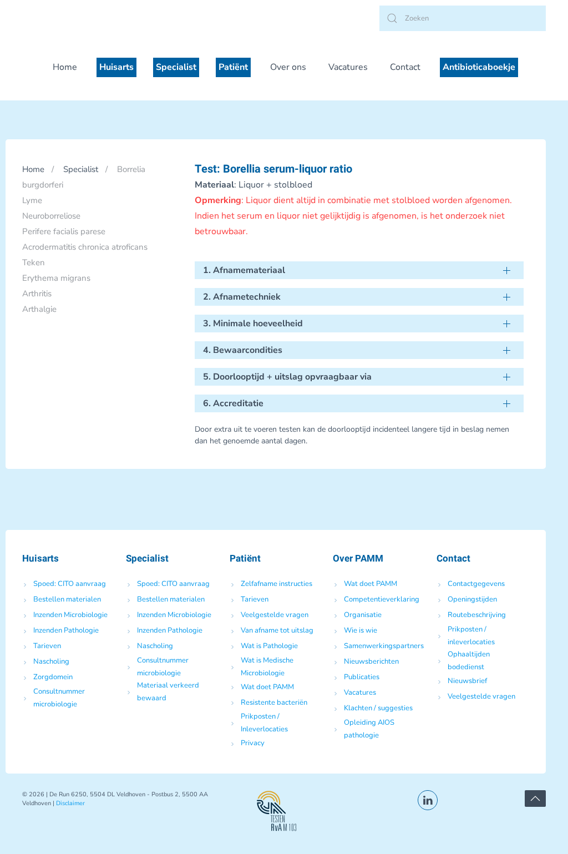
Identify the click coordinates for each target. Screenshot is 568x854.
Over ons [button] (288, 67)
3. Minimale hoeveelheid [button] (253, 323)
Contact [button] (405, 67)
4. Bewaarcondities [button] (242, 350)
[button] (535, 798)
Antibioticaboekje (479, 67)
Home (65, 67)
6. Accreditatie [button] (233, 403)
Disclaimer (70, 803)
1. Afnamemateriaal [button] (244, 270)
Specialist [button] (176, 67)
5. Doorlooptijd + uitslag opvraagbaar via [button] (287, 377)
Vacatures (348, 67)
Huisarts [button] (116, 67)
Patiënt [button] (233, 67)
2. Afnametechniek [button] (242, 297)
